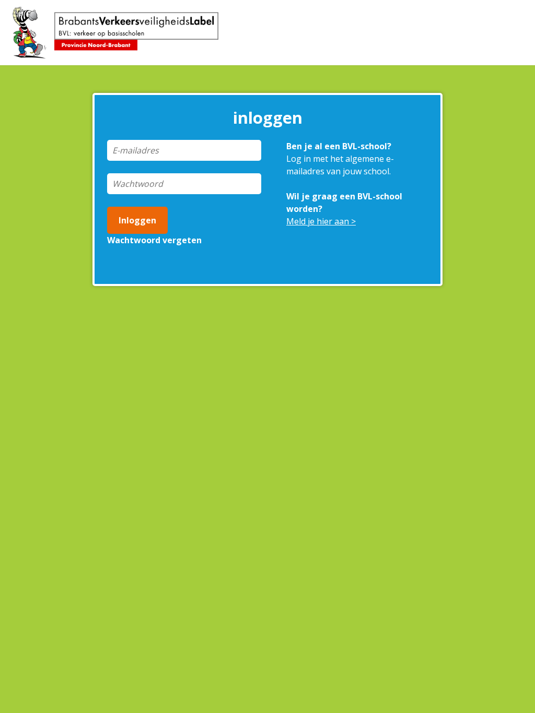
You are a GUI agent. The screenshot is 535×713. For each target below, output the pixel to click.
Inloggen (137, 220)
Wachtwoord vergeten (154, 240)
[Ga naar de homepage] (120, 33)
